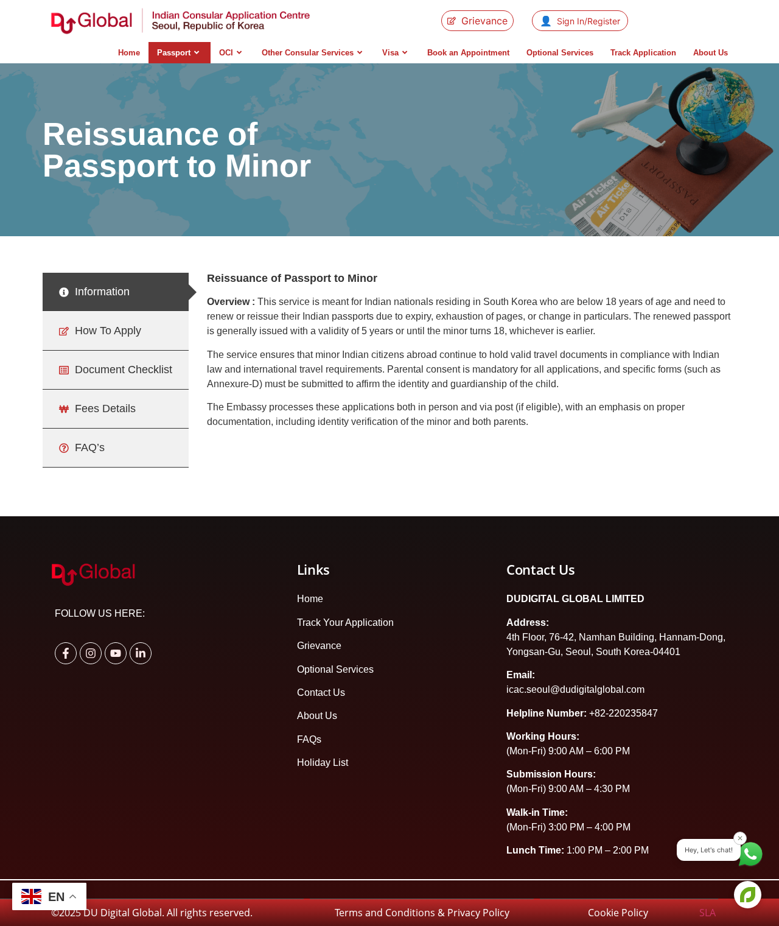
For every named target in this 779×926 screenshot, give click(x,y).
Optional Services (559, 52)
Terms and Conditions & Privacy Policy (422, 912)
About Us (710, 52)
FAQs (309, 739)
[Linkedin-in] (141, 653)
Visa (390, 52)
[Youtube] (116, 653)
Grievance (319, 645)
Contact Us (321, 692)
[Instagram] (91, 653)
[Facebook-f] (66, 653)
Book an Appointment (468, 52)
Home (129, 52)
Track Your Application (345, 622)
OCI (226, 52)
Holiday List (322, 762)
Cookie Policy (643, 912)
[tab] (116, 292)
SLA (708, 912)
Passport (173, 52)
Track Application (643, 52)
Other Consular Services (308, 52)
